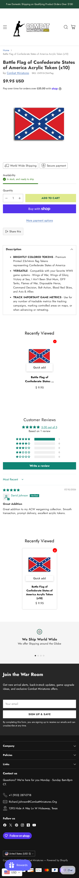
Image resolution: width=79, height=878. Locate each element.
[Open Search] (65, 27)
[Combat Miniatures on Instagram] (22, 826)
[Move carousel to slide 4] (43, 655)
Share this (15, 231)
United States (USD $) (20, 853)
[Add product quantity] (19, 198)
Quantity (8, 190)
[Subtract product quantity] (6, 198)
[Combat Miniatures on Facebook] (5, 826)
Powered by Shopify (57, 860)
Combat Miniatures (18, 73)
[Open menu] (5, 27)
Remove (55, 341)
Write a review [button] (40, 466)
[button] (23, 439)
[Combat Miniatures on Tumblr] (28, 826)
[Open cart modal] (73, 27)
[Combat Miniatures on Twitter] (10, 826)
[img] (11, 490)
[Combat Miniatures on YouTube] (34, 826)
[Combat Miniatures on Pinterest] (16, 826)
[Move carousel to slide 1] (35, 655)
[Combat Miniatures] (32, 27)
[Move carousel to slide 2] (38, 655)
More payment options (39, 220)
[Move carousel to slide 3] (41, 655)
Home (6, 50)
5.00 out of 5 (49, 427)
